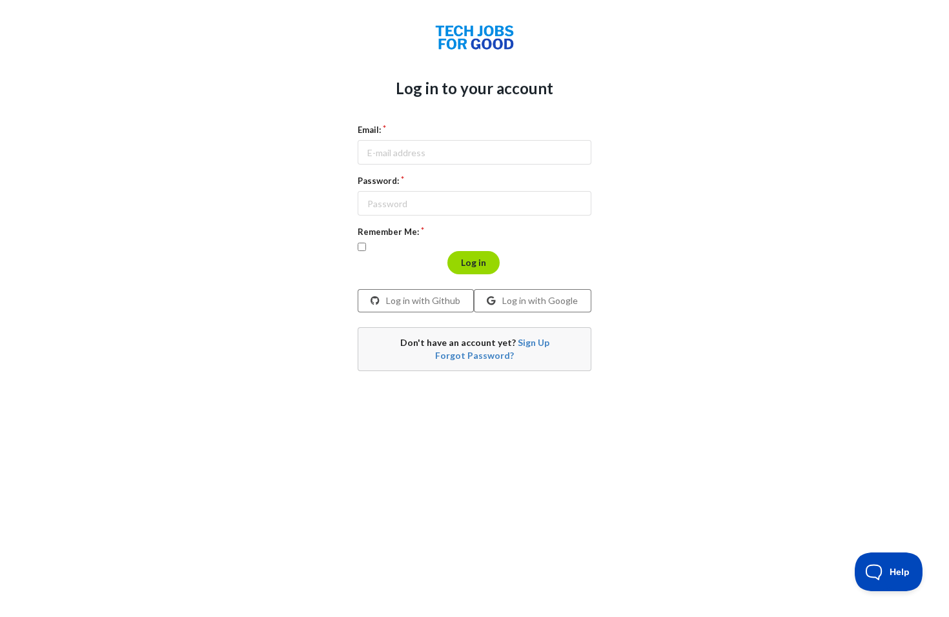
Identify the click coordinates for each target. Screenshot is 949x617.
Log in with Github (422, 300)
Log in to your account (474, 88)
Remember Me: (388, 232)
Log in (473, 262)
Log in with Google (539, 300)
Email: (369, 130)
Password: (378, 181)
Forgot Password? (474, 355)
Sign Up (533, 342)
